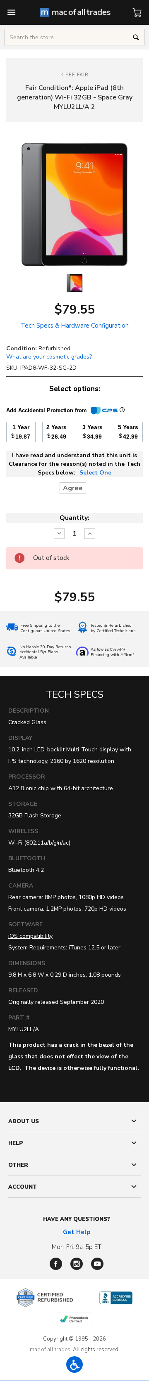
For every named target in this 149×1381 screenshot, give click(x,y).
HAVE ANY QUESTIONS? (76, 1219)
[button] (74, 1364)
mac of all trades (50, 1349)
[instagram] (76, 1264)
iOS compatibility (30, 936)
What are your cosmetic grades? (49, 357)
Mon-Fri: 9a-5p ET (76, 1247)
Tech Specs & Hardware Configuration (75, 325)
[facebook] (56, 1264)
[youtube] (97, 1264)
